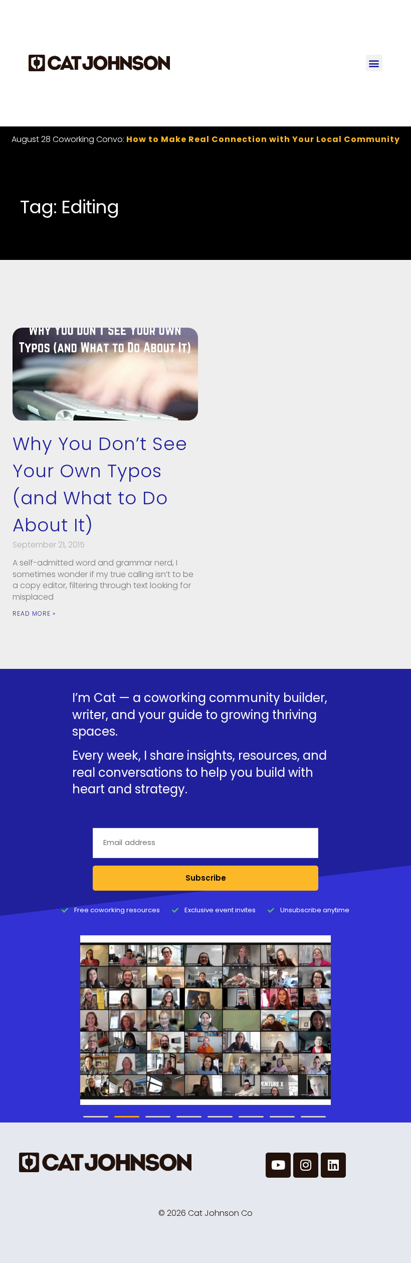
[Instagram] (305, 1165)
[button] (374, 63)
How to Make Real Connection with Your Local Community (263, 139)
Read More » (34, 613)
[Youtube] (278, 1165)
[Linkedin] (333, 1165)
